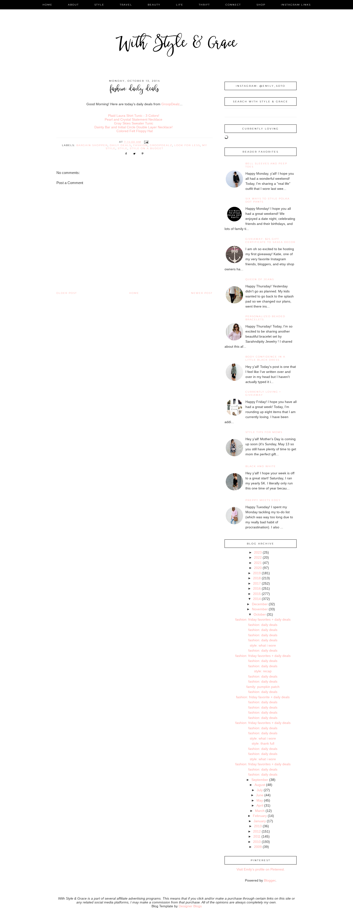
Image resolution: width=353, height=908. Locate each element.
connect (233, 4)
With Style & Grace (176, 44)
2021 (258, 563)
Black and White (260, 466)
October (260, 614)
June (259, 795)
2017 (257, 583)
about (73, 4)
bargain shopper (92, 145)
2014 (257, 599)
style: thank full (263, 743)
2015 (257, 594)
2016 (257, 588)
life (179, 4)
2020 (258, 568)
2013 (258, 826)
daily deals (120, 145)
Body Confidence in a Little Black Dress (265, 358)
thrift (204, 4)
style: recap (263, 671)
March (260, 811)
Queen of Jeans (259, 279)
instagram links (296, 4)
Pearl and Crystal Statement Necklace (133, 119)
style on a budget (146, 148)
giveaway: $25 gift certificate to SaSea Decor (270, 240)
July (260, 790)
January (260, 821)
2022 (258, 557)
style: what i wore (263, 645)
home (47, 4)
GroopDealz (170, 104)
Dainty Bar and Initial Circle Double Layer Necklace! (133, 127)
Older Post (66, 293)
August (260, 785)
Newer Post (202, 293)
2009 (258, 847)
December (260, 604)
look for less (187, 145)
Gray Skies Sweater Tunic (133, 123)
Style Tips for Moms (263, 432)
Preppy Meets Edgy (263, 500)
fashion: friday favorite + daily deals (263, 697)
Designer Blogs (190, 906)
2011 (257, 836)
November (260, 609)
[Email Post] (146, 141)
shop (260, 4)
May (259, 800)
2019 (257, 573)
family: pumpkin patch (263, 687)
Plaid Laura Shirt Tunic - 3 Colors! (133, 115)
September (259, 780)
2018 (257, 578)
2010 (257, 842)
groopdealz (161, 145)
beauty (154, 4)
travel (126, 4)
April (259, 805)
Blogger (269, 880)
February (260, 816)
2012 (257, 831)
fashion (140, 145)
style (99, 4)
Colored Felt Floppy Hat (134, 131)
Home (134, 293)
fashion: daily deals (262, 625)
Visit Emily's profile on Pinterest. (261, 869)
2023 (258, 552)
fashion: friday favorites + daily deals (263, 619)
